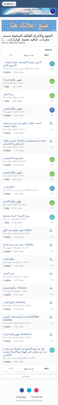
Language (21, 396)
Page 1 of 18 (29, 55)
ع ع (7, 218)
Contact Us (36, 396)
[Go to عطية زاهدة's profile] (52, 217)
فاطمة (9, 82)
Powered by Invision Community (29, 400)
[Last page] (53, 55)
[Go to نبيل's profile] (52, 350)
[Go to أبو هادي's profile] (52, 110)
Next (47, 55)
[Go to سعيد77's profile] (52, 81)
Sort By (48, 50)
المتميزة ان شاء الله (15, 68)
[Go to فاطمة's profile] (52, 123)
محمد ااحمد (11, 357)
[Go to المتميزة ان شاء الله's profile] (52, 63)
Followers (26, 376)
